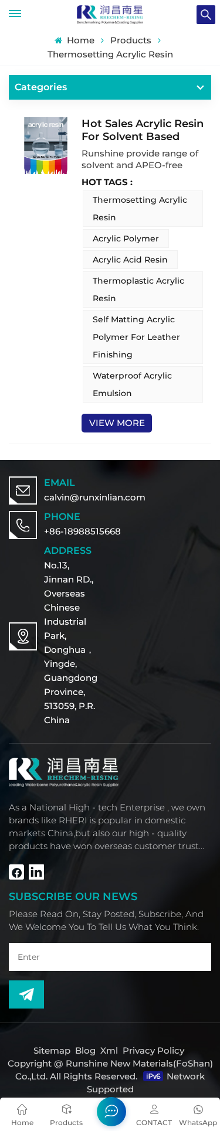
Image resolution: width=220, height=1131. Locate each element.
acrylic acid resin (130, 259)
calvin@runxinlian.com (94, 497)
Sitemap (51, 1050)
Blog (85, 1050)
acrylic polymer (126, 238)
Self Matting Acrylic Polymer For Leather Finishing (136, 337)
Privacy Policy (153, 1050)
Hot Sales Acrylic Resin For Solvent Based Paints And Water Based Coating (143, 130)
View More (117, 422)
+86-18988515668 (82, 531)
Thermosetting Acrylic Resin (140, 209)
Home (79, 40)
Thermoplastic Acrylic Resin (138, 289)
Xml (109, 1050)
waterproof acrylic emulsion (132, 384)
